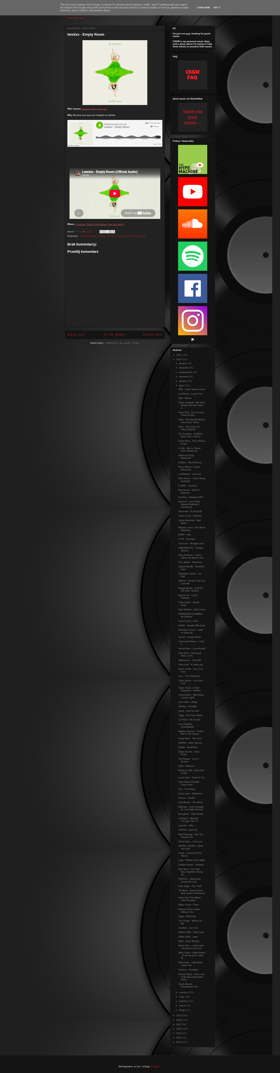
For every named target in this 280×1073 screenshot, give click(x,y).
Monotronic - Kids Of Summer (188, 491)
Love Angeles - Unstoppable (186, 725)
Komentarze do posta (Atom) (123, 343)
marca (182, 1005)
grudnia (183, 363)
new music (133, 236)
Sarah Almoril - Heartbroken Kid (188, 985)
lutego (182, 1010)
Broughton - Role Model (190, 814)
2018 (179, 1020)
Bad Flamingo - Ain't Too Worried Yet (190, 835)
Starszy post (152, 334)
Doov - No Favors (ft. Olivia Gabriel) (189, 428)
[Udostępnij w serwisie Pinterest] (113, 231)
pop (143, 236)
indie (100, 236)
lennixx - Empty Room (189, 637)
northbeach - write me (189, 474)
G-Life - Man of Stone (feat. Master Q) (189, 449)
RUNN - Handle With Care (191, 625)
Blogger (155, 1066)
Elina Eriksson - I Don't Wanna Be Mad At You (191, 556)
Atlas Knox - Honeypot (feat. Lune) (189, 654)
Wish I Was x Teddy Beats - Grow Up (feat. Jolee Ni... (191, 955)
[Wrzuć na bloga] (104, 231)
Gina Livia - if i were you (190, 664)
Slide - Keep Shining (188, 941)
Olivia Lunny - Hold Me (190, 515)
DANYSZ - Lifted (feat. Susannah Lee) (189, 880)
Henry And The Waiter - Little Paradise (190, 899)
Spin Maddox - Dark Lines (191, 609)
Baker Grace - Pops (188, 904)
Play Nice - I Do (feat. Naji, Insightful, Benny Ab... (190, 872)
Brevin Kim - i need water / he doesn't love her (191, 947)
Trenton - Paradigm (188, 969)
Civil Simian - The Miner (190, 802)
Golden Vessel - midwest (191, 864)
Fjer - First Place (186, 789)
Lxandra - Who (186, 825)
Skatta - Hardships (187, 747)
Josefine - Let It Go (188, 928)
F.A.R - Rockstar (186, 539)
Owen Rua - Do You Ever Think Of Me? (191, 413)
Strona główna (114, 334)
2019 (179, 1015)
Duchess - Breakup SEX (190, 497)
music (121, 236)
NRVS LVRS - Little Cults (191, 932)
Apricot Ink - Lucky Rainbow (187, 596)
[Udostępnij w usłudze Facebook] (110, 231)
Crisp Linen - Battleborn (190, 793)
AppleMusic (80, 224)
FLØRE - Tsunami (187, 485)
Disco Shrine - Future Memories (189, 468)
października (186, 372)
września (184, 376)
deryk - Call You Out (188, 711)
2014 (179, 1037)
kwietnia (183, 1001)
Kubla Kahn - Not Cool (189, 738)
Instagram (102, 109)
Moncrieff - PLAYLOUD (190, 511)
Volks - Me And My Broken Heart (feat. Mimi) (191, 421)
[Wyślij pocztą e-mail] (101, 231)
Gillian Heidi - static (188, 936)
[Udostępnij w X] (107, 231)
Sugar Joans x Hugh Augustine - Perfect (189, 689)
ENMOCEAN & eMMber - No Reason (191, 615)
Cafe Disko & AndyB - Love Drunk (189, 783)
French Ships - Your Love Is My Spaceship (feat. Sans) (191, 977)
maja (182, 996)
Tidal (110, 224)
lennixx (110, 236)
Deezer (90, 224)
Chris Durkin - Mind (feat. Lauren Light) (191, 696)
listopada (184, 367)
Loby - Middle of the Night (191, 860)
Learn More (203, 7)
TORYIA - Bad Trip (187, 829)
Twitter (94, 109)
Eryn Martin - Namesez (190, 562)
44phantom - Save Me (189, 660)
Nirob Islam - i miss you (190, 841)
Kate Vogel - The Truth (190, 886)
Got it (217, 7)
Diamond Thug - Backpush (186, 456)
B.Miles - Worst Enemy (190, 462)
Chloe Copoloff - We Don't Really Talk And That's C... (191, 405)
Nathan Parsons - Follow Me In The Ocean (191, 732)
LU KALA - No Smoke (189, 719)
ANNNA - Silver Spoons (190, 742)
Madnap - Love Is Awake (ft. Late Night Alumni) (191, 808)
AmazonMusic (100, 224)
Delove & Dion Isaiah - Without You (189, 910)
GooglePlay (118, 224)
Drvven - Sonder (186, 798)
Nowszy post (76, 334)
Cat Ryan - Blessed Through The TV (188, 819)
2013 (179, 1042)
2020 (179, 359)
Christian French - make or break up (190, 631)
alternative (87, 236)
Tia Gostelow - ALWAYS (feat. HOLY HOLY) (190, 435)
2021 (179, 355)
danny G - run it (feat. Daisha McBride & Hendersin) (189, 504)
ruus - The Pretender (189, 676)
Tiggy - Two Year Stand (190, 715)
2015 (179, 1033)
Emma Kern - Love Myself (191, 648)
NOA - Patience (186, 766)
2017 (179, 1024)
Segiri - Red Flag (187, 916)
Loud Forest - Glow (188, 621)
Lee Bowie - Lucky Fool (190, 393)
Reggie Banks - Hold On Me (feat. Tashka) (190, 589)
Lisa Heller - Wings (188, 702)
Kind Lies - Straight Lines (191, 543)
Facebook (85, 109)
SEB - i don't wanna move (191, 389)
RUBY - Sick (184, 534)
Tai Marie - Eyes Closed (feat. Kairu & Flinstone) (191, 891)
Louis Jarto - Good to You (191, 777)
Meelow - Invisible (187, 706)
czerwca (183, 992)
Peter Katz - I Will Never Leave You (190, 964)
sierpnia (183, 381)
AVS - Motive (185, 398)
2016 (179, 1028)
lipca (181, 385)
